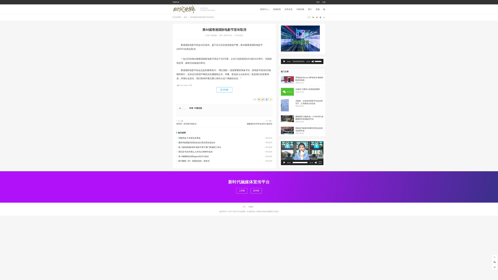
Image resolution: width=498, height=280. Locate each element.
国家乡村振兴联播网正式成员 (268, 211)
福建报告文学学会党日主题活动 (259, 124)
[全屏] (320, 162)
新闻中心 (264, 9)
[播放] (284, 61)
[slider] (318, 61)
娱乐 (185, 17)
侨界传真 (288, 9)
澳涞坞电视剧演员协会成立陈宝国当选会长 (196, 142)
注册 (324, 2)
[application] (302, 61)
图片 (310, 9)
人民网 (242, 191)
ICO (244, 207)
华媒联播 (300, 9)
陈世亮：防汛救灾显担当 (186, 124)
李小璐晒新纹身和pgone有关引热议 (193, 156)
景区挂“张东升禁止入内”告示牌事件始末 (195, 152)
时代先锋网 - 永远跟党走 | (247, 211)
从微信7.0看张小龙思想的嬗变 (307, 89)
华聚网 (250, 207)
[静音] (313, 61)
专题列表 (175, 2)
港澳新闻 (277, 9)
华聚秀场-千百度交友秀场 (189, 138)
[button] (302, 153)
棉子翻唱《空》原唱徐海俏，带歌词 (193, 161)
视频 (318, 9)
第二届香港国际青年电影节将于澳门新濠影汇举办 (199, 147)
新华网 (256, 191)
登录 (318, 2)
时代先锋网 (176, 17)
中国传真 (213, 35)
